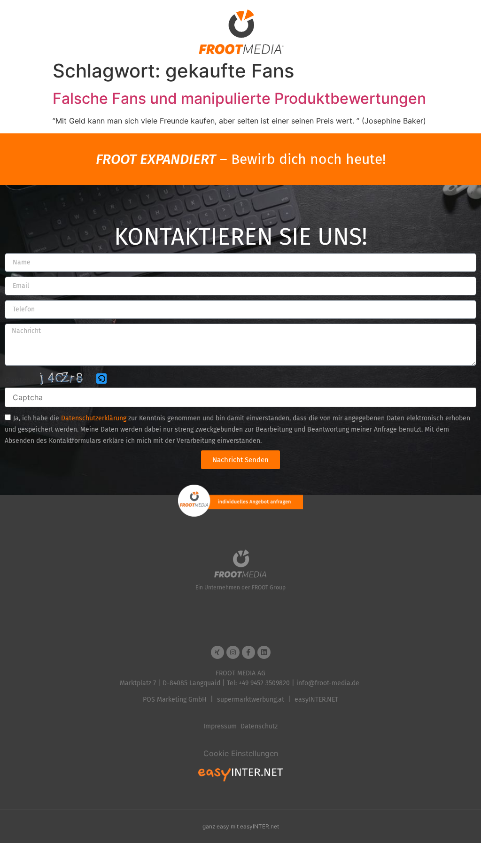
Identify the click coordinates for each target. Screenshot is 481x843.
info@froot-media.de (327, 683)
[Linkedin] (264, 652)
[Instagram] (233, 652)
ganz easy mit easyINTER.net (240, 826)
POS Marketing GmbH (175, 700)
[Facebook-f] (248, 652)
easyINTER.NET (316, 700)
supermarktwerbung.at (250, 700)
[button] (102, 379)
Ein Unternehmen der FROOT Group (240, 587)
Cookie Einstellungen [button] (240, 753)
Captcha (20, 380)
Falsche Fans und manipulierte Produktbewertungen (239, 98)
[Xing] (217, 652)
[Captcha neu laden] (101, 378)
